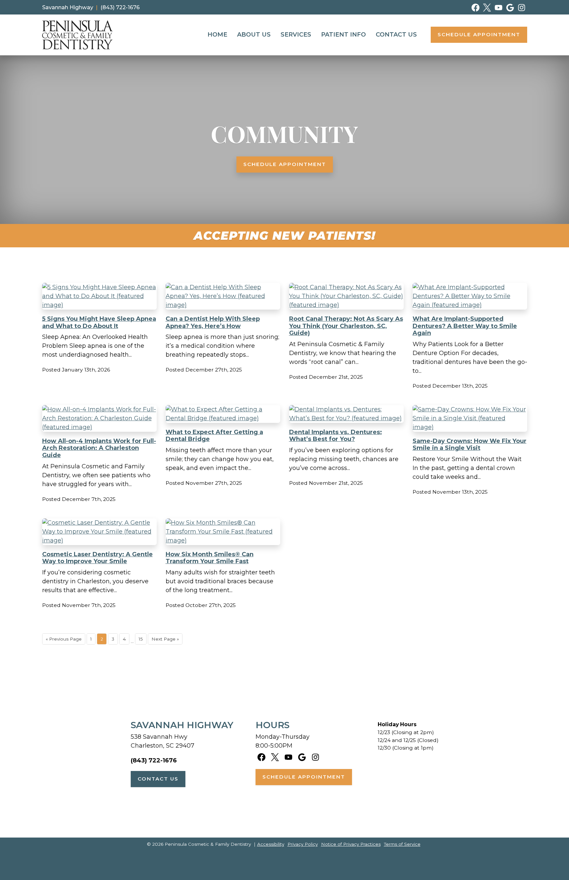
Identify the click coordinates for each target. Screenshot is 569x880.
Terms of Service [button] (402, 844)
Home (217, 34)
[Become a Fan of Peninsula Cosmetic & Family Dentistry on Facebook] (475, 7)
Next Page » (165, 639)
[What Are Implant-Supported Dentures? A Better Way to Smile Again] (470, 295)
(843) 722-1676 (154, 760)
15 (141, 639)
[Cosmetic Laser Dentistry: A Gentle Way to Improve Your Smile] (99, 531)
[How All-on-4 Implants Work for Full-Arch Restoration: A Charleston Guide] (99, 418)
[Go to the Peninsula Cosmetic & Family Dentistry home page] (77, 34)
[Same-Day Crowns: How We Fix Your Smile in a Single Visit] (470, 418)
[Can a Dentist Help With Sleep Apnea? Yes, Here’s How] (223, 295)
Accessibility (270, 844)
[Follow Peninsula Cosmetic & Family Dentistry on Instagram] (521, 7)
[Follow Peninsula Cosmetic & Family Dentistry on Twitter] (487, 7)
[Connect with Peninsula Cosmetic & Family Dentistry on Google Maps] (510, 7)
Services (296, 34)
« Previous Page (64, 639)
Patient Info (343, 34)
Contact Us (396, 34)
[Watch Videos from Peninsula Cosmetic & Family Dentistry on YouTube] (498, 7)
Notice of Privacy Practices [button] (351, 844)
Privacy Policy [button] (302, 844)
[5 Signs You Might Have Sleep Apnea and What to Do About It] (99, 295)
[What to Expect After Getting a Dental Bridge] (223, 413)
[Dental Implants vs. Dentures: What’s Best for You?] (346, 413)
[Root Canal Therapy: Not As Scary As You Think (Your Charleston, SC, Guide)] (346, 295)
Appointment (479, 34)
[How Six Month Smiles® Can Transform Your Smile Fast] (223, 531)
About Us (254, 34)
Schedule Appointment (284, 164)
